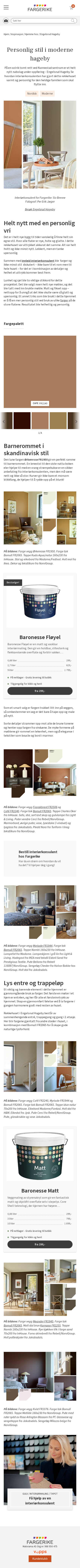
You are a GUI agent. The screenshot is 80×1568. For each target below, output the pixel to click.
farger (64, 300)
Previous (3, 421)
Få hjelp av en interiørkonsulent (40, 1501)
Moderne (47, 94)
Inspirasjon (17, 34)
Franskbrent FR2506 (45, 807)
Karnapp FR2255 (50, 1326)
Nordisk (32, 94)
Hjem (6, 34)
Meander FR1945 (43, 1322)
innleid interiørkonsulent (38, 261)
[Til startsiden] (40, 8)
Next (76, 421)
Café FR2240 (11, 811)
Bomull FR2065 (42, 811)
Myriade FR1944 (42, 946)
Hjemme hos (31, 34)
